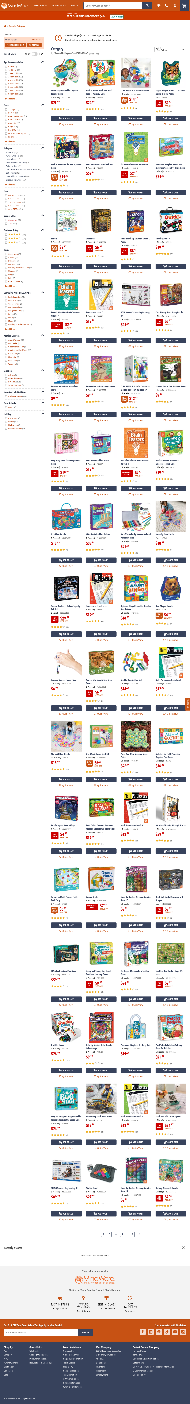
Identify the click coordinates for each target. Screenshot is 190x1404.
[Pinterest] (159, 1332)
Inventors (100, 1366)
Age (5, 1350)
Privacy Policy (139, 1350)
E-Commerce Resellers (143, 1370)
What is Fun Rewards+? (73, 1386)
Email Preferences (71, 1382)
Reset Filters (37, 40)
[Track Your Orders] (159, 5)
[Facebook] (143, 1332)
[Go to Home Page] (5, 26)
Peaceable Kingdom (17, 45)
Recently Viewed (13, 1247)
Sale (6, 1374)
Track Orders (69, 1362)
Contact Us (68, 1350)
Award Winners (11, 1362)
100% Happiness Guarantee (108, 1350)
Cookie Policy (139, 1374)
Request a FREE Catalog (40, 1362)
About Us (100, 1358)
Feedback (187, 704)
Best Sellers (9, 1366)
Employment (102, 1374)
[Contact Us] (166, 5)
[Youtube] (175, 1332)
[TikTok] (167, 1332)
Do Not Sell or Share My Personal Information (153, 1366)
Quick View (67, 124)
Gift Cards (33, 1350)
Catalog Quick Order (38, 1354)
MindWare (35, 45)
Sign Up (85, 1332)
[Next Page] (139, 1234)
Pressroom (101, 1370)
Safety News (138, 1362)
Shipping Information (73, 1358)
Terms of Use (138, 1354)
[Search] (147, 5)
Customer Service (71, 1354)
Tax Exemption (70, 1374)
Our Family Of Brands (105, 1354)
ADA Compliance (71, 1378)
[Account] (175, 5)
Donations (101, 1362)
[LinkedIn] (151, 1332)
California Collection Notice (146, 1358)
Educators (8, 1370)
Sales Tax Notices (71, 1370)
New (6, 1358)
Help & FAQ (68, 1366)
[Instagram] (183, 1332)
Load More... (11, 98)
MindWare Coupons (38, 1358)
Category (8, 1354)
